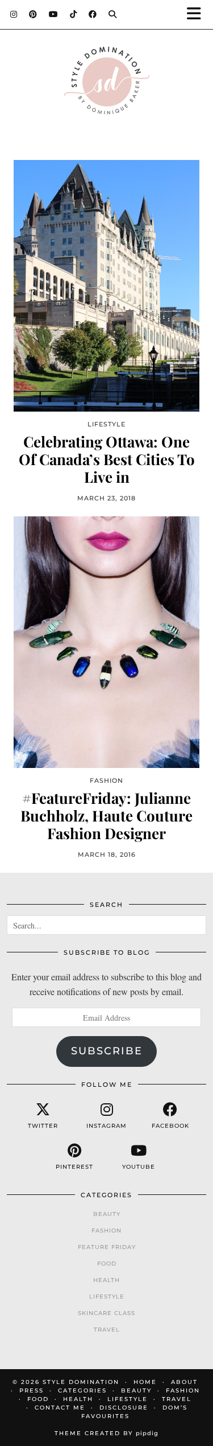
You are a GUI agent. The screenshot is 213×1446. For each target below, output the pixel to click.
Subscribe (107, 1051)
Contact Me (60, 1407)
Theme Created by (106, 1433)
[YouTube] (54, 14)
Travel (107, 1329)
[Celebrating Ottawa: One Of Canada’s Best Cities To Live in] (106, 285)
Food (106, 1263)
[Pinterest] (33, 14)
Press (31, 1390)
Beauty (106, 1214)
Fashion (106, 1230)
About (184, 1382)
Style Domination (81, 1382)
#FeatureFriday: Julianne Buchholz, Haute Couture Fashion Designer (106, 816)
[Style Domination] (106, 83)
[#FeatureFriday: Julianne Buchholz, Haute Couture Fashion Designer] (106, 641)
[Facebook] (93, 14)
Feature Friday (107, 1247)
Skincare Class (106, 1313)
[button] (197, 14)
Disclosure (123, 1407)
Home (145, 1382)
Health (106, 1280)
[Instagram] (14, 14)
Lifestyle (106, 1296)
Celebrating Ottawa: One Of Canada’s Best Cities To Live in (107, 459)
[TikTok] (73, 14)
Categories (82, 1390)
